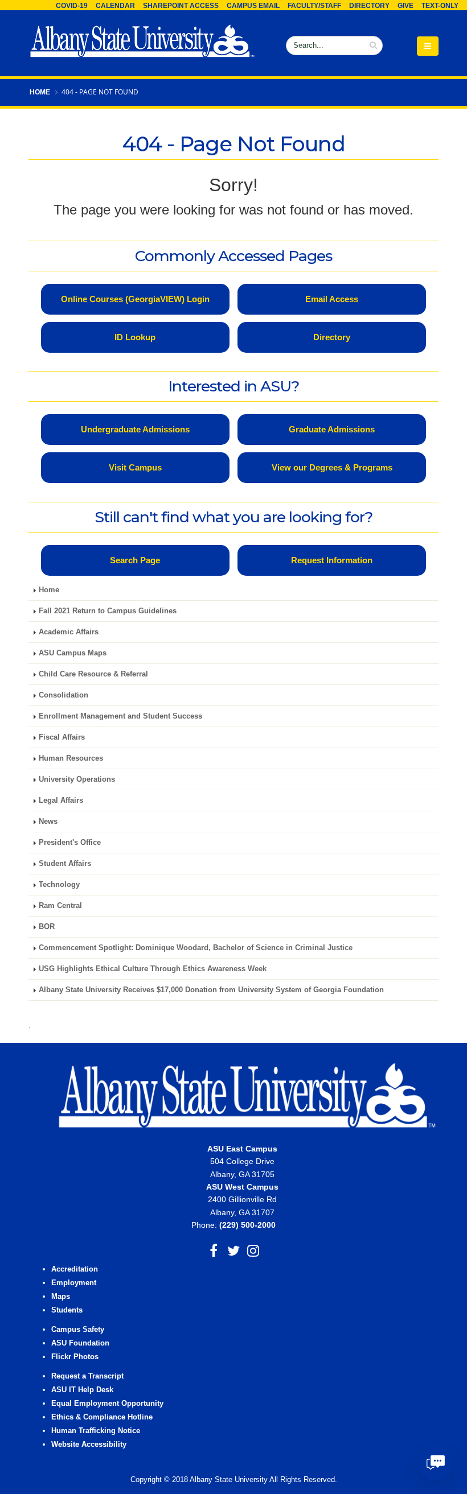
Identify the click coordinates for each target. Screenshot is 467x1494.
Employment (73, 1283)
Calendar (115, 6)
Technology (59, 885)
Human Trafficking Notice (95, 1431)
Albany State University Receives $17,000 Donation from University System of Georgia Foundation (211, 990)
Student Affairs (65, 864)
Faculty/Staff (314, 6)
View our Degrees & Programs (332, 467)
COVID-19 (72, 6)
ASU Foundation (80, 1343)
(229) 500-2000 (247, 1224)
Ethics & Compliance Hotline (102, 1417)
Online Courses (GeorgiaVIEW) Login (135, 299)
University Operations (77, 779)
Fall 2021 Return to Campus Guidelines (108, 611)
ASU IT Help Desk (82, 1390)
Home (40, 92)
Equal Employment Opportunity (107, 1404)
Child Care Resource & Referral (93, 674)
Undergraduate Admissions (135, 429)
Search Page (135, 560)
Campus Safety (77, 1330)
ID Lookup (134, 337)
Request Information (331, 560)
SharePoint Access (181, 6)
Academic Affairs (69, 632)
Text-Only (439, 6)
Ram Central (60, 906)
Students (67, 1310)
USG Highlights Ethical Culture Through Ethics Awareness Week (153, 969)
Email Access (331, 299)
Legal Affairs (61, 800)
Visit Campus (135, 467)
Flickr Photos (75, 1357)
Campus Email (253, 6)
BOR (47, 927)
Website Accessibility (90, 1444)
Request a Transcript (87, 1376)
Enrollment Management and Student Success (120, 716)
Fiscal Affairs (62, 737)
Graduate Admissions (332, 429)
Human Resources (71, 758)
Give (405, 6)
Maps (60, 1297)
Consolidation (63, 695)
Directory (369, 6)
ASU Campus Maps (72, 653)
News (48, 822)
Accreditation (74, 1269)
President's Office (70, 843)
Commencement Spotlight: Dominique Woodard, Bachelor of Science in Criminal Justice (196, 948)
